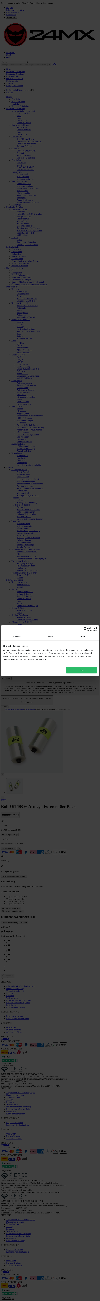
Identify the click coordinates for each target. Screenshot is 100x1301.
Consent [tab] (17, 637)
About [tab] (83, 637)
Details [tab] (50, 637)
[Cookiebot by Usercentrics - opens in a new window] (85, 629)
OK (81, 670)
